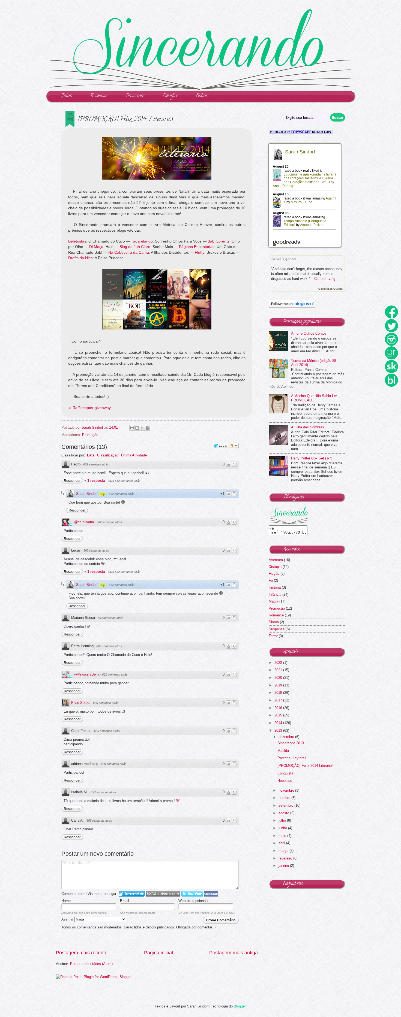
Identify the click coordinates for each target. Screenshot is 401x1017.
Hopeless (284, 781)
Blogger (240, 1006)
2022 (278, 663)
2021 (278, 670)
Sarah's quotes (284, 259)
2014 (278, 723)
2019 (278, 685)
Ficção (274, 573)
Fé (271, 581)
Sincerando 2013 (290, 743)
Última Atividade (134, 455)
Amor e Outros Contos (309, 333)
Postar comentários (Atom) (91, 964)
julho (283, 820)
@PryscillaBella (86, 674)
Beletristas (77, 241)
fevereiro (286, 858)
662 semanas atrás (96, 464)
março (284, 851)
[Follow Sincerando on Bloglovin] (292, 306)
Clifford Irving (324, 279)
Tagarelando (142, 241)
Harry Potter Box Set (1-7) (311, 458)
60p (102, 494)
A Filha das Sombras (307, 427)
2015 (278, 715)
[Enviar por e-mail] (132, 428)
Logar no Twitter (192, 894)
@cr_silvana (84, 522)
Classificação (107, 455)
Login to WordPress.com (163, 894)
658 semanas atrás (103, 792)
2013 (278, 730)
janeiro (284, 866)
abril (282, 843)
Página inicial (158, 952)
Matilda (283, 751)
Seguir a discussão (234, 445)
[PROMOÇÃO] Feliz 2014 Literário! (305, 766)
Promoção (90, 435)
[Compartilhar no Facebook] (147, 428)
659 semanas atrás (106, 702)
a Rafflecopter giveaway (90, 408)
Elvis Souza (80, 703)
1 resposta (96, 481)
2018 (278, 693)
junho (283, 828)
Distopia (275, 567)
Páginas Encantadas (196, 247)
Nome (66, 901)
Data (90, 455)
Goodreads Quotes (330, 288)
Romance (276, 615)
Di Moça (96, 247)
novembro (287, 790)
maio (283, 836)
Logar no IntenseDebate (132, 894)
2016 (278, 708)
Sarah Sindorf (87, 494)
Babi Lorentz (218, 241)
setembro (286, 805)
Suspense (277, 629)
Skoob (274, 622)
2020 (278, 678)
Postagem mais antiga (233, 952)
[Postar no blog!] (137, 428)
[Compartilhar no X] (142, 428)
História (275, 587)
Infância (275, 594)
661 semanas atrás (115, 674)
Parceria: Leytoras (291, 758)
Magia (273, 601)
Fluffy (199, 252)
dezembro (287, 737)
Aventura (276, 560)
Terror (273, 636)
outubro (285, 798)
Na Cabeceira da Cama (128, 252)
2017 (278, 700)
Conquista (285, 773)
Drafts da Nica (80, 258)
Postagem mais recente (81, 952)
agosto (284, 813)
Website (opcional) (193, 901)
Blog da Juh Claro (134, 247)
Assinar (67, 919)
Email (124, 901)
